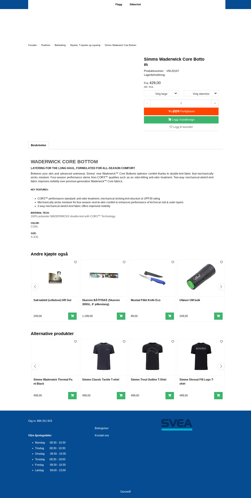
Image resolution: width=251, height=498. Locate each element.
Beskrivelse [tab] (38, 145)
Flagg (118, 4)
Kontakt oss (102, 435)
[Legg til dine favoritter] (75, 262)
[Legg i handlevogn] (72, 316)
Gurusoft (125, 491)
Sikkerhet (135, 4)
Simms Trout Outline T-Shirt (148, 379)
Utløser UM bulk (189, 300)
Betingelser (102, 428)
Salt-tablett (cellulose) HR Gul (52, 300)
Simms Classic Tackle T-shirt (100, 379)
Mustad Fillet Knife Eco (146, 300)
